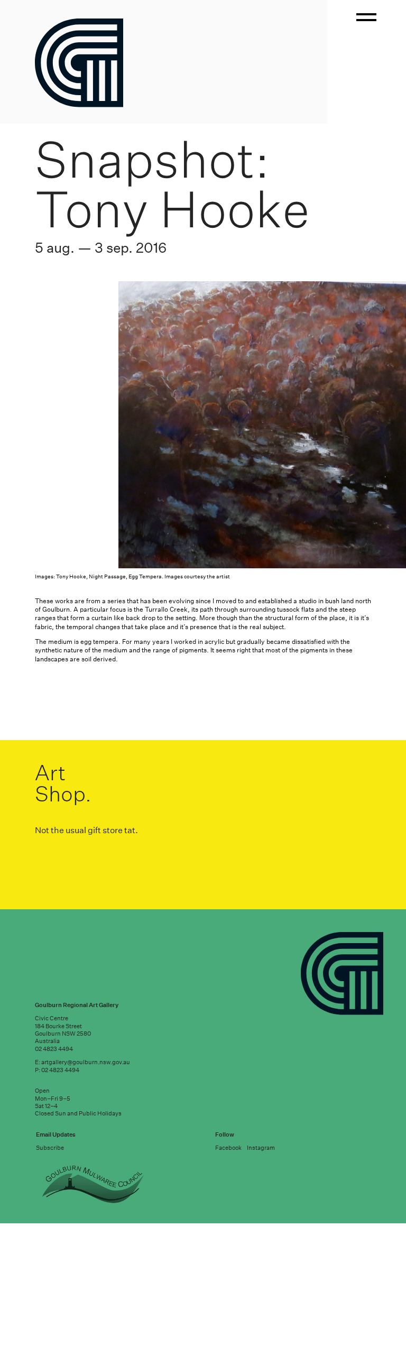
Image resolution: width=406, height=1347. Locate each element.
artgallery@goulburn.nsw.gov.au (85, 1310)
